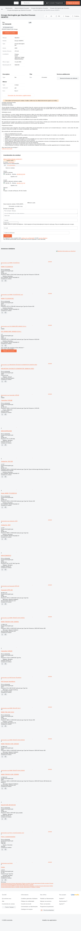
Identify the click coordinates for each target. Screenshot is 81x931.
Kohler (3, 867)
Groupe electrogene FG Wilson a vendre (30, 887)
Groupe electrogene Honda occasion (40, 883)
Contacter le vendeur (10, 32)
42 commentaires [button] (11, 165)
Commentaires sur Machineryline (29, 906)
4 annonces (11, 162)
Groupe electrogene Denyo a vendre (10, 887)
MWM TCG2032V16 (7, 266)
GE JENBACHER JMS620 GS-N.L (11, 331)
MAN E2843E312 (6, 555)
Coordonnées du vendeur (8, 904)
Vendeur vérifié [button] (10, 160)
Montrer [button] (14, 174)
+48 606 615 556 (21, 174)
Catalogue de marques (27, 909)
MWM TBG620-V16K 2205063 (10, 774)
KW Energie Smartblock (8, 681)
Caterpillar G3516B (6, 400)
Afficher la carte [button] (31, 202)
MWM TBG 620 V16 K (7, 712)
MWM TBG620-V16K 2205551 (10, 622)
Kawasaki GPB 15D (7, 590)
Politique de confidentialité (27, 901)
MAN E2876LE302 (6, 431)
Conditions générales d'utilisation (29, 898)
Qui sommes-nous (6, 898)
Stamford (17, 37)
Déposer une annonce (8, 350)
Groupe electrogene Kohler (46, 885)
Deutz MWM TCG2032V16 (9, 493)
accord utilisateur (43, 238)
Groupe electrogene (6, 883)
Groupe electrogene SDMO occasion (10, 885)
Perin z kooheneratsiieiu (8, 836)
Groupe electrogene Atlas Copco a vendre (22, 884)
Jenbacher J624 (5, 525)
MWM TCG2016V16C (7, 298)
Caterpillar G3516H (6, 651)
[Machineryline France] (6, 3)
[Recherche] (22, 3)
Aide (3, 901)
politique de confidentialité (27, 238)
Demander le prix (9, 27)
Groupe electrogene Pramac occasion (21, 883)
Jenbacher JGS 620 (7, 461)
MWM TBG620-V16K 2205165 (10, 744)
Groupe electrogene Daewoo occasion (29, 885)
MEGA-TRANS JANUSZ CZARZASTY (12, 159)
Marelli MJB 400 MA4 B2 (8, 805)
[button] (46, 16)
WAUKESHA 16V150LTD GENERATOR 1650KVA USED (17, 368)
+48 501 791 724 (21, 183)
